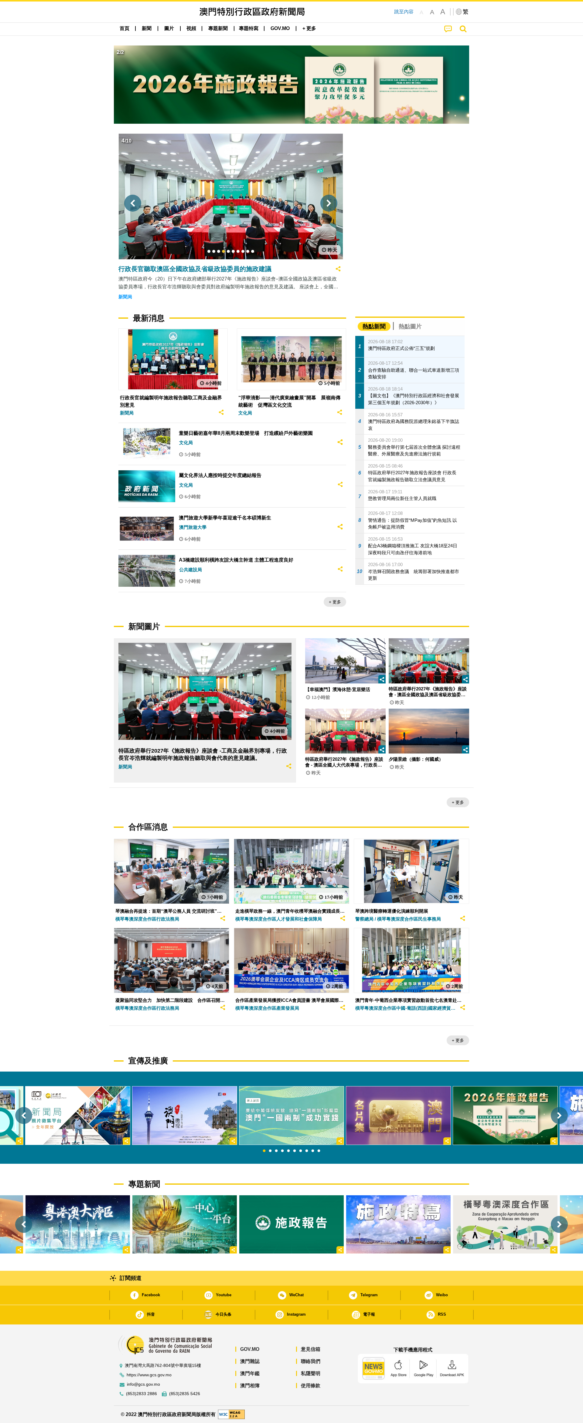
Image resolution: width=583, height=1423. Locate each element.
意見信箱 (310, 1349)
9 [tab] (313, 1151)
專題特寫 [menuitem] (248, 28)
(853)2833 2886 (141, 1393)
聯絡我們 (310, 1361)
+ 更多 (335, 601)
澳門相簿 (250, 1385)
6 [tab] (295, 1151)
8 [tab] (307, 1151)
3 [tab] (276, 1151)
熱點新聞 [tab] (374, 326)
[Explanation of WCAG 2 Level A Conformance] (231, 1414)
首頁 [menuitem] (124, 28)
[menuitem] (146, 28)
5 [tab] (288, 1151)
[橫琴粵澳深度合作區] (505, 1224)
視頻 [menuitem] (191, 28)
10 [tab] (319, 1151)
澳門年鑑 (250, 1373)
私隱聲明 (310, 1373)
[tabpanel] (291, 1115)
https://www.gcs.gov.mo (149, 1375)
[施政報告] (291, 1224)
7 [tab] (301, 1151)
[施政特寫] (398, 1224)
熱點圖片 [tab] (410, 326)
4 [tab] (282, 1151)
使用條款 (310, 1385)
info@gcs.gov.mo (143, 1384)
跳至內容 (404, 11)
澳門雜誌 (250, 1361)
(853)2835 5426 (184, 1393)
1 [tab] (264, 1151)
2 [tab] (270, 1151)
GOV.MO (249, 1349)
